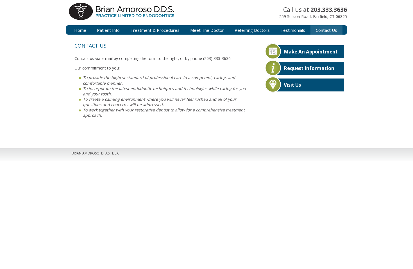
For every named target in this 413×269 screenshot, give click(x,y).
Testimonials (292, 30)
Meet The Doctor (207, 30)
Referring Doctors (252, 30)
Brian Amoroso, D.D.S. (139, 17)
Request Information (309, 68)
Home (80, 30)
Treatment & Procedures (155, 30)
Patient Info (108, 30)
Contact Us (326, 30)
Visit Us (292, 85)
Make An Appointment (311, 51)
